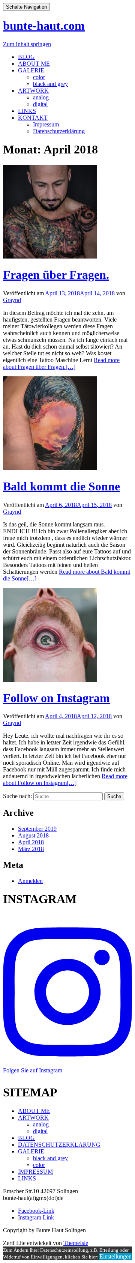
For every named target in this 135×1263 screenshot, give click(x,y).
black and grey (50, 84)
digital (40, 104)
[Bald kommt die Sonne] (50, 468)
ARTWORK (33, 90)
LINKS (27, 111)
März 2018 (31, 849)
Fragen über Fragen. (56, 274)
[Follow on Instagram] (50, 680)
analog (41, 97)
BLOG (26, 57)
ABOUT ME (34, 63)
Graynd (12, 300)
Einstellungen (115, 1256)
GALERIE (31, 70)
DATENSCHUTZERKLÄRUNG (59, 1144)
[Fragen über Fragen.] (50, 256)
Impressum (46, 124)
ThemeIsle (75, 1243)
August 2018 (33, 835)
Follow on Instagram (56, 698)
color (39, 77)
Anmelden (30, 881)
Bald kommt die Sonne (61, 486)
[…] (61, 363)
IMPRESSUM (35, 1171)
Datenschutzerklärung (59, 131)
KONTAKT (33, 117)
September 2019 (37, 828)
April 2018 (31, 842)
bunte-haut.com (44, 25)
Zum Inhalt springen (27, 44)
